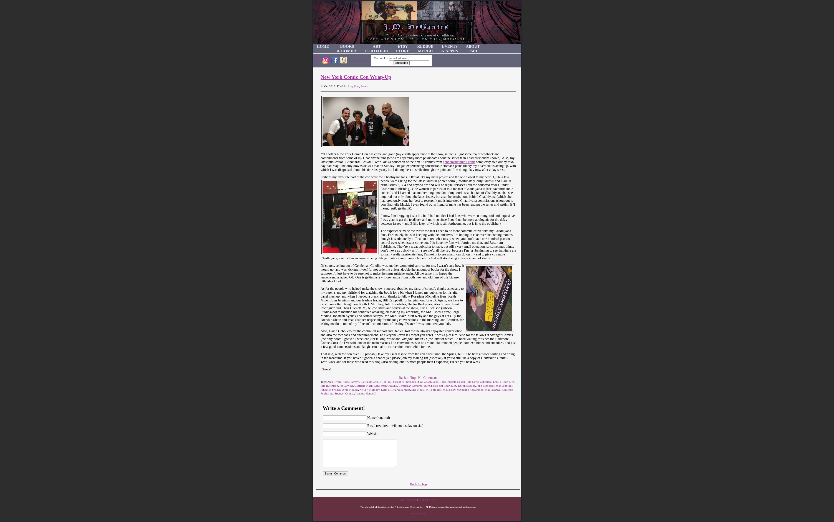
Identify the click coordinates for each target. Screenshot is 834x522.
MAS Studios (434, 389)
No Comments (428, 378)
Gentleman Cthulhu (385, 385)
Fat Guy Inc (346, 385)
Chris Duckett (448, 381)
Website (372, 433)
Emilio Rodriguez (503, 381)
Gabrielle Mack (363, 385)
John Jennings (504, 385)
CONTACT (412, 500)
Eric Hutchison (329, 385)
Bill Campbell (396, 381)
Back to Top (407, 378)
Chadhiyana (431, 381)
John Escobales (486, 385)
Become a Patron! (359, 60)
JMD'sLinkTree (317, 60)
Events (365, 86)
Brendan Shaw (414, 381)
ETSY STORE (402, 48)
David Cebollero (482, 381)
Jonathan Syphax (331, 389)
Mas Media (418, 389)
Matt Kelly (449, 389)
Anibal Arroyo (351, 381)
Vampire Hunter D (365, 393)
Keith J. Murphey (369, 389)
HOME (323, 46)
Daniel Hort (464, 381)
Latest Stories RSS (418, 513)
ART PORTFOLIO (376, 48)
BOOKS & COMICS (347, 48)
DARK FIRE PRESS (428, 500)
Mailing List (381, 58)
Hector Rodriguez (445, 385)
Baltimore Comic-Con (374, 381)
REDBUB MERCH (425, 48)
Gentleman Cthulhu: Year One (416, 385)
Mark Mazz (403, 389)
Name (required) (378, 417)
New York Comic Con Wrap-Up (356, 77)
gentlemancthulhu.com (458, 162)
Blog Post (353, 86)
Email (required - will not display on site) (395, 425)
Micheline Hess (466, 389)
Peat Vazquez (492, 389)
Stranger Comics (344, 393)
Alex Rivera (334, 381)
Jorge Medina (350, 389)
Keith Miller (388, 389)
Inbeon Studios (466, 385)
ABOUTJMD (473, 48)
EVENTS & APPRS (449, 48)
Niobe (479, 389)
